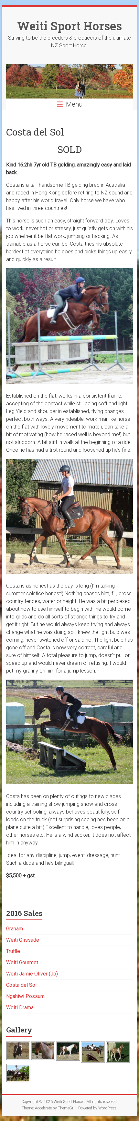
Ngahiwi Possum (25, 996)
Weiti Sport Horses (69, 25)
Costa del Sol (21, 985)
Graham (14, 929)
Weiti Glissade (22, 940)
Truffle (13, 951)
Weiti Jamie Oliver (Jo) (32, 974)
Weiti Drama (20, 1007)
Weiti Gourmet (22, 962)
